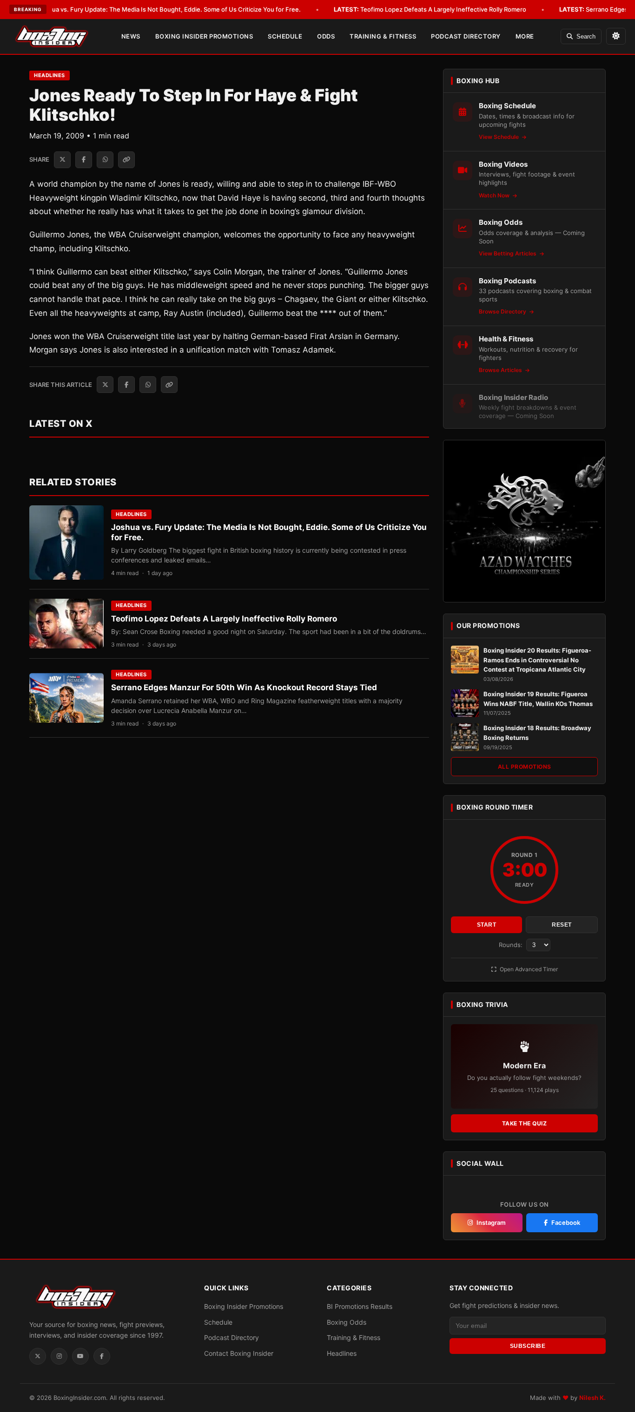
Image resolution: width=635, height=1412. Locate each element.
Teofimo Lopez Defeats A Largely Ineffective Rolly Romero (430, 9)
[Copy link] (126, 159)
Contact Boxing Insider (238, 1353)
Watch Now (495, 195)
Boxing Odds (346, 1322)
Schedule (285, 36)
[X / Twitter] (37, 1356)
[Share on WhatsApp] (105, 159)
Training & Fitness (383, 36)
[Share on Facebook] (83, 159)
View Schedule (499, 136)
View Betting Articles (508, 253)
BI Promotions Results (359, 1306)
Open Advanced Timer (528, 969)
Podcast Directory (466, 36)
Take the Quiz (524, 1123)
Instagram (491, 1222)
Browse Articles (501, 369)
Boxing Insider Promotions (204, 36)
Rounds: (511, 944)
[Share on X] (62, 159)
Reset (562, 925)
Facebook (565, 1222)
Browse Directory (503, 311)
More (525, 36)
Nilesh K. (592, 1397)
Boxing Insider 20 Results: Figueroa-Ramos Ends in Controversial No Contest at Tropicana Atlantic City (537, 660)
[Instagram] (59, 1356)
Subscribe (528, 1346)
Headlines (49, 75)
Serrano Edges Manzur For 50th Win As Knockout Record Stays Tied (244, 687)
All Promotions (524, 766)
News (130, 36)
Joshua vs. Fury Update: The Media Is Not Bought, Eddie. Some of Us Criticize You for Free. (156, 9)
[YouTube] (80, 1356)
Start (486, 925)
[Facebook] (101, 1356)
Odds (326, 36)
